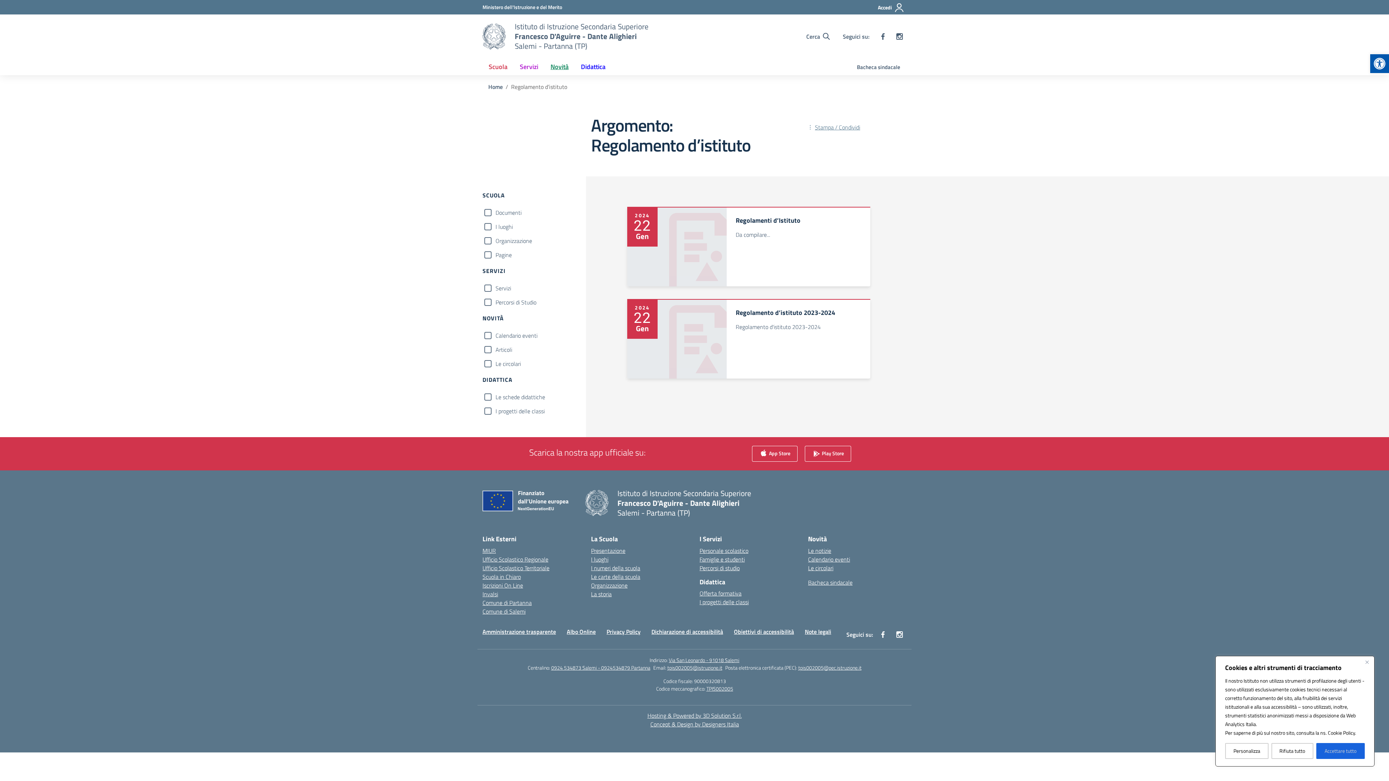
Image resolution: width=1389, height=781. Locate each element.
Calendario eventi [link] (829, 559)
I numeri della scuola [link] (615, 568)
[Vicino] (1367, 662)
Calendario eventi (517, 335)
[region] (1295, 711)
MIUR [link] (489, 550)
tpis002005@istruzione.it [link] (694, 667)
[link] (1379, 63)
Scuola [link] (498, 67)
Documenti (509, 212)
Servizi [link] (529, 67)
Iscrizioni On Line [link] (503, 585)
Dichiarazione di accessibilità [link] (687, 631)
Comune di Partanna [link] (507, 602)
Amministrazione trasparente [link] (519, 631)
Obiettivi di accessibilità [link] (764, 631)
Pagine (504, 255)
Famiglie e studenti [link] (722, 559)
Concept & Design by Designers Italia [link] (694, 724)
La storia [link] (601, 594)
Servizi (503, 288)
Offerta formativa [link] (721, 593)
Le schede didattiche (520, 397)
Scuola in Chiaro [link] (502, 576)
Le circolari (508, 363)
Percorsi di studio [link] (720, 568)
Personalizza (1246, 751)
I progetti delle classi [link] (724, 602)
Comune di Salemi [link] (504, 611)
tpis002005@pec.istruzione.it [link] (830, 667)
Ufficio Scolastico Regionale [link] (515, 559)
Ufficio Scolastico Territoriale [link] (516, 568)
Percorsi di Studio (516, 302)
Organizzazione (514, 240)
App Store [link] (779, 453)
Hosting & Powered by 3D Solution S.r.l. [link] (694, 715)
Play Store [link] (832, 453)
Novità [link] (560, 67)
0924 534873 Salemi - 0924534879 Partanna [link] (600, 667)
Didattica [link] (593, 67)
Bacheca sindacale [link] (878, 67)
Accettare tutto (1340, 751)
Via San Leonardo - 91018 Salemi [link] (704, 660)
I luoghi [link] (599, 559)
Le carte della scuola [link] (615, 576)
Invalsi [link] (490, 594)
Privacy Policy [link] (624, 631)
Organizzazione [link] (609, 585)
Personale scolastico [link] (724, 550)
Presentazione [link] (608, 550)
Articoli (504, 349)
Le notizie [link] (819, 550)
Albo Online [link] (581, 631)
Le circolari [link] (820, 568)
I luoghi (504, 226)
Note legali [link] (818, 631)
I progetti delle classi (520, 411)
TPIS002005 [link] (719, 688)
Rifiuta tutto (1292, 751)
